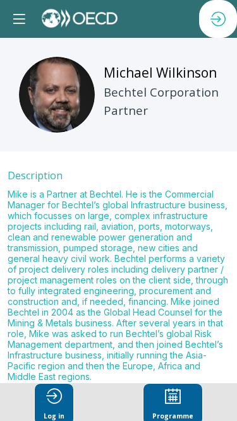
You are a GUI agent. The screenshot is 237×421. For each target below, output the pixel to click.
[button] (19, 19)
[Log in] (218, 19)
